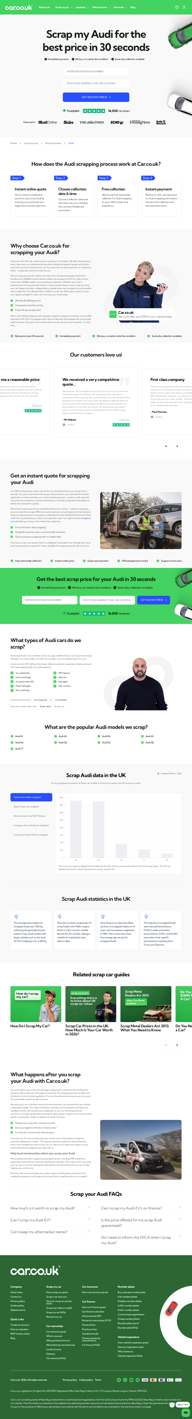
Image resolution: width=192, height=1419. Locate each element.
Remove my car (54, 1317)
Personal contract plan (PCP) (96, 1320)
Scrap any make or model (59, 1308)
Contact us (15, 1297)
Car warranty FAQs (56, 1358)
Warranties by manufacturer (60, 1345)
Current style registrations (131, 1314)
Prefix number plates (128, 1310)
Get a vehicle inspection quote (133, 1342)
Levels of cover (53, 1349)
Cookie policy (17, 1305)
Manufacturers (53, 143)
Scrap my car (31, 143)
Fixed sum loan (89, 1329)
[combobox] (96, 85)
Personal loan (89, 1325)
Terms (98, 1380)
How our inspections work (131, 1347)
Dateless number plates (130, 1301)
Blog (12, 1338)
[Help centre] (177, 7)
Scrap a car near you (56, 1297)
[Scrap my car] (64, 7)
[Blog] (134, 7)
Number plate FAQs (128, 1328)
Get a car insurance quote (95, 1292)
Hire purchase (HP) (91, 1316)
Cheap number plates (129, 1319)
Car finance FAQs (91, 1345)
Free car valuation (19, 1329)
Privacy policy (17, 1301)
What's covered (54, 1336)
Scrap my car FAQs (56, 1312)
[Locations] (82, 7)
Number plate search (128, 1323)
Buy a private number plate (131, 1292)
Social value (16, 1292)
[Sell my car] (45, 7)
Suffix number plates (128, 1305)
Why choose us (125, 1351)
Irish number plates (127, 1297)
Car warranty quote (56, 1332)
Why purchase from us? (58, 1340)
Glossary (50, 1354)
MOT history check (20, 1334)
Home (13, 143)
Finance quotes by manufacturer (91, 1339)
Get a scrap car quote (57, 1292)
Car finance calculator (93, 1311)
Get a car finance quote (94, 1307)
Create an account (19, 1325)
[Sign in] (184, 7)
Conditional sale (90, 1334)
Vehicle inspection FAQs (130, 1356)
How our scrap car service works (59, 1302)
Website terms (17, 1310)
